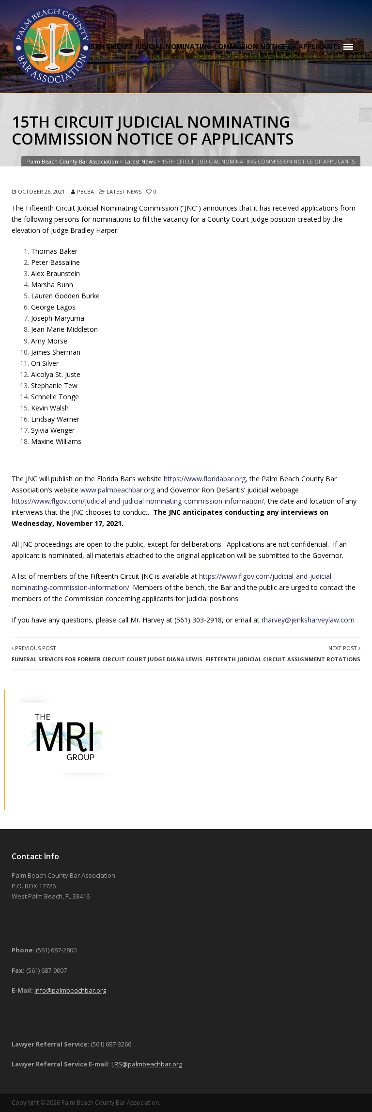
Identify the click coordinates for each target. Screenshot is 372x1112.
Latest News (124, 191)
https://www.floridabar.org (205, 478)
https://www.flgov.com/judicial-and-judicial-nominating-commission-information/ (138, 501)
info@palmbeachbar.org (70, 990)
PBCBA (85, 191)
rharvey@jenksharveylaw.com (308, 619)
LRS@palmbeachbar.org (146, 1064)
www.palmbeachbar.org (117, 489)
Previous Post (107, 653)
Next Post (283, 653)
